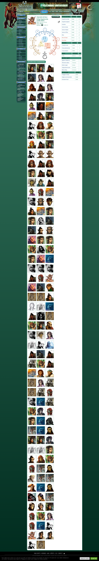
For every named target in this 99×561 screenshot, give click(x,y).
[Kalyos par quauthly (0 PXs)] (41, 125)
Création (20, 20)
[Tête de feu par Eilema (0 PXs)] (41, 240)
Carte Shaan (19, 92)
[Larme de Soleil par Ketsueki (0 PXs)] (50, 144)
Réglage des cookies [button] (85, 558)
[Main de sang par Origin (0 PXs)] (41, 192)
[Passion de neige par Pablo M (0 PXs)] (50, 497)
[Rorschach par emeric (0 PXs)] (41, 221)
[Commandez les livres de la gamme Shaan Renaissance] (44, 11)
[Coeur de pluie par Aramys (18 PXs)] (41, 478)
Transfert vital (65, 45)
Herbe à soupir (65, 65)
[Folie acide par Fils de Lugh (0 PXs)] (32, 192)
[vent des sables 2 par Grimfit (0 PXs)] (32, 478)
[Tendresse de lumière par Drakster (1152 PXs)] (41, 182)
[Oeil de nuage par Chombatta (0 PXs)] (32, 173)
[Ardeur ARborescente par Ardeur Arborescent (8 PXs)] (50, 325)
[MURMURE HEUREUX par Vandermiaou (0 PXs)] (41, 373)
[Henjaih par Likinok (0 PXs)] (50, 268)
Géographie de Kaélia (22, 71)
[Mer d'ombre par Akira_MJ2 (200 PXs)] (41, 306)
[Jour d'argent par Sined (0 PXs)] (32, 163)
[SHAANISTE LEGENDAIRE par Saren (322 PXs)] (41, 487)
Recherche (20, 57)
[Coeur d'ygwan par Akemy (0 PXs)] (32, 507)
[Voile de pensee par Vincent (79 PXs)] (32, 278)
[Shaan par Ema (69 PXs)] (32, 421)
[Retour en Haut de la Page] (64, 553)
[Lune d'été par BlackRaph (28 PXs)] (50, 230)
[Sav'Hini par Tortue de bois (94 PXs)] (50, 287)
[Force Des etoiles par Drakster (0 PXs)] (50, 182)
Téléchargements (67, 11)
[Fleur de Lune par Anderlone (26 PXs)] (32, 430)
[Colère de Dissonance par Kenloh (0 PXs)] (41, 144)
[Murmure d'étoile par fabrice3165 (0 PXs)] (41, 354)
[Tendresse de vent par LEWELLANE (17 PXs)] (32, 545)
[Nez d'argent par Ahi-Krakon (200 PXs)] (41, 507)
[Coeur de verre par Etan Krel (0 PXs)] (50, 68)
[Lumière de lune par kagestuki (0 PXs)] (50, 87)
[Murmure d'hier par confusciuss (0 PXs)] (50, 135)
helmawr (41, 23)
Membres (43, 553)
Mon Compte (37, 553)
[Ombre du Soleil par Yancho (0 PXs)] (50, 211)
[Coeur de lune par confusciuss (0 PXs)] (41, 135)
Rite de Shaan (65, 37)
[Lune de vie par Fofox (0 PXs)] (32, 344)
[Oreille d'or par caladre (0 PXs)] (50, 507)
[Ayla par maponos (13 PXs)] (32, 449)
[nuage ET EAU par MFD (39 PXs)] (41, 459)
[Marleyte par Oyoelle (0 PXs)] (32, 516)
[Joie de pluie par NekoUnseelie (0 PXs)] (41, 97)
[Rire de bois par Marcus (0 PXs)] (32, 240)
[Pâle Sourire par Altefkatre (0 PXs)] (41, 430)
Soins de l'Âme (65, 32)
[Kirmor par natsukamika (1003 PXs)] (50, 192)
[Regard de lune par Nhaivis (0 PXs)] (32, 335)
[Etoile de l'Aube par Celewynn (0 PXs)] (32, 154)
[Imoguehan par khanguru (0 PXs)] (41, 116)
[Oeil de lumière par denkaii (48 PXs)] (41, 316)
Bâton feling (64, 70)
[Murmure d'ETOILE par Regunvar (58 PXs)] (32, 440)
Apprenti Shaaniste (66, 60)
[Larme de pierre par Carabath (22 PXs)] (41, 325)
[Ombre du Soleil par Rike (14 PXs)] (32, 221)
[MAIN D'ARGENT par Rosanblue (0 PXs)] (32, 459)
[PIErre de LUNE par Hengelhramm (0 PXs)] (41, 287)
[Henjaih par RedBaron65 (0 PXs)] (41, 268)
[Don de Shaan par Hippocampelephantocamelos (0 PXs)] (50, 354)
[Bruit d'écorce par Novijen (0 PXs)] (32, 78)
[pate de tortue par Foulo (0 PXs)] (32, 373)
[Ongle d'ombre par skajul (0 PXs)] (41, 154)
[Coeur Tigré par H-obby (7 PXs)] (32, 411)
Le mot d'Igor (21, 46)
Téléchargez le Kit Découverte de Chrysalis (20, 95)
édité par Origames (62, 1)
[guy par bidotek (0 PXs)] (50, 259)
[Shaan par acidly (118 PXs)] (32, 325)
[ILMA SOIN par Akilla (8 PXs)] (32, 526)
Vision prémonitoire (66, 48)
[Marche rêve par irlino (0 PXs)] (41, 173)
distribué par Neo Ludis (74, 1)
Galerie (20, 23)
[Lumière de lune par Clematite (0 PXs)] (41, 78)
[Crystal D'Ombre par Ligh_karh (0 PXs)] (41, 421)
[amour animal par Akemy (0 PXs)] (41, 516)
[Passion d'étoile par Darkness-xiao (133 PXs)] (50, 516)
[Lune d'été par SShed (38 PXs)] (50, 221)
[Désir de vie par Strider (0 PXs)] (50, 364)
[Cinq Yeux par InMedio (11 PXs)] (32, 201)
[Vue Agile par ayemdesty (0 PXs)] (50, 249)
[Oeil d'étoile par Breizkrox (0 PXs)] (41, 249)
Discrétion (64, 40)
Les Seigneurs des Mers (20, 78)
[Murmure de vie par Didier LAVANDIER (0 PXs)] (41, 392)
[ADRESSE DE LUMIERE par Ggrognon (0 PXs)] (50, 402)
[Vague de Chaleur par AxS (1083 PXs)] (50, 392)
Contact (60, 553)
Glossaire (20, 56)
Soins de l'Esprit (65, 29)
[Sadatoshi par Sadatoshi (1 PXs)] (32, 97)
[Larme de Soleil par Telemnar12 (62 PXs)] (41, 68)
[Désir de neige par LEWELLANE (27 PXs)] (41, 545)
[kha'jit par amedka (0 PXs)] (32, 392)
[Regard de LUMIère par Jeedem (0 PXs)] (50, 163)
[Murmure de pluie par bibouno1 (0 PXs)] (50, 487)
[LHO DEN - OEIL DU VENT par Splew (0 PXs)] (41, 87)
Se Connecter (20, 11)
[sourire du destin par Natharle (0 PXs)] (50, 316)
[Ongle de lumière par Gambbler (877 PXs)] (50, 201)
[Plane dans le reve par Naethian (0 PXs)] (32, 383)
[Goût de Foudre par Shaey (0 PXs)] (50, 125)
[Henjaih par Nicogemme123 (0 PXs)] (32, 268)
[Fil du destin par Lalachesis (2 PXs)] (50, 306)
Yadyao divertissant (66, 67)
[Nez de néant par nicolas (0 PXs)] (32, 230)
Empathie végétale (66, 21)
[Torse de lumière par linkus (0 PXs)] (41, 364)
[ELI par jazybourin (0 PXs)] (50, 344)
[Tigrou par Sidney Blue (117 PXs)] (50, 478)
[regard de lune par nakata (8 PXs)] (32, 211)
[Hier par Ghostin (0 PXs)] (41, 106)
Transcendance (65, 50)
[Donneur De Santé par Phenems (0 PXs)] (50, 154)
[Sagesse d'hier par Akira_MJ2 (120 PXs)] (32, 306)
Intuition (64, 24)
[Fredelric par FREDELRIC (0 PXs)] (50, 78)
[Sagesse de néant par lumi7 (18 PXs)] (41, 449)
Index (19, 55)
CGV (56, 553)
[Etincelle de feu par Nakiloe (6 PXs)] (41, 383)
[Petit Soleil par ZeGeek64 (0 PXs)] (32, 535)
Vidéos (53, 11)
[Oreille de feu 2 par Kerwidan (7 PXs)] (32, 402)
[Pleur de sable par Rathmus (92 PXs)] (50, 468)
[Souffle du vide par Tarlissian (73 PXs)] (32, 316)
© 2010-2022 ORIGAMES (36, 555)
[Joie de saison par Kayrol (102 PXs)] (41, 468)
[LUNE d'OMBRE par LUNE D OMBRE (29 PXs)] (41, 163)
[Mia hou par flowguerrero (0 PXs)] (32, 182)
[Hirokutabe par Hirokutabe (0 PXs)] (50, 106)
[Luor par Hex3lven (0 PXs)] (50, 421)
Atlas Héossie (21, 43)
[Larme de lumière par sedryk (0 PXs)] (50, 373)
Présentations (21, 68)
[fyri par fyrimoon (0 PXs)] (50, 335)
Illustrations (21, 45)
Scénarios (20, 30)
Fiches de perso (21, 24)
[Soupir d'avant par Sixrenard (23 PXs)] (50, 459)
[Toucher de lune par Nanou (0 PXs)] (32, 468)
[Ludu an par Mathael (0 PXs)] (32, 364)
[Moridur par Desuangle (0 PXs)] (32, 287)
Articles (60, 11)
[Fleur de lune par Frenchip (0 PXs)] (50, 430)
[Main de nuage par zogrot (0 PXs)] (41, 344)
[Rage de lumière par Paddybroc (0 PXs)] (50, 297)
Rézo (19, 33)
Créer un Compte (27, 11)
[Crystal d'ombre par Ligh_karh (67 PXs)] (32, 497)
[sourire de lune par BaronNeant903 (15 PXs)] (32, 297)
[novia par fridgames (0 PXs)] (50, 278)
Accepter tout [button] (94, 558)
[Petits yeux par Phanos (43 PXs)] (32, 87)
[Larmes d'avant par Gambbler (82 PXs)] (32, 249)
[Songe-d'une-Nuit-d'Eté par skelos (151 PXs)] (32, 135)
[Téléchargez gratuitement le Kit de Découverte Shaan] (57, 8)
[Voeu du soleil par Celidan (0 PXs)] (41, 497)
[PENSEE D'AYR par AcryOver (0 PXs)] (32, 487)
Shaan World (52, 1)
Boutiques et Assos (22, 59)
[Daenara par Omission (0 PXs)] (50, 240)
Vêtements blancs (65, 62)
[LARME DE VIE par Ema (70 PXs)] (50, 449)
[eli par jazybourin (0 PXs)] (32, 354)
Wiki (19, 53)
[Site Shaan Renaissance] (24, 8)
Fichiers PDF (21, 29)
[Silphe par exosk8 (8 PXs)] (50, 116)
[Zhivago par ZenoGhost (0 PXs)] (50, 526)
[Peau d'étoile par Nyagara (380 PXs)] (50, 440)
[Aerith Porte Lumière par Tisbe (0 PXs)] (50, 97)
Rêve (63, 35)
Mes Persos (20, 21)
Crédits (52, 553)
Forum (57, 11)
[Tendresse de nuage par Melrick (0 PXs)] (41, 535)
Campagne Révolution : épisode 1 (21, 86)
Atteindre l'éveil (65, 79)
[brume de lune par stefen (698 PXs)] (50, 173)
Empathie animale (65, 19)
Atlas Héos (20, 42)
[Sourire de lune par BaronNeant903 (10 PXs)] (41, 297)
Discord (20, 52)
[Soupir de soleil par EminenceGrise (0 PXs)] (41, 259)
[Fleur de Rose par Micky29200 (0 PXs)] (41, 278)
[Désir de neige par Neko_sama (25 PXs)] (41, 411)
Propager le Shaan (65, 74)
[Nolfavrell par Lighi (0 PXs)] (41, 201)
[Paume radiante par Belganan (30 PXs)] (41, 526)
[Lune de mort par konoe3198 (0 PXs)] (32, 259)
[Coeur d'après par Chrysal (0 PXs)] (32, 144)
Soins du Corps (65, 27)
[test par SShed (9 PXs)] (41, 230)
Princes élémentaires (22, 32)
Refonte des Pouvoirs (20, 75)
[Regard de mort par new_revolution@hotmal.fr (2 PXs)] (50, 411)
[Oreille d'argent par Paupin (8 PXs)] (41, 402)
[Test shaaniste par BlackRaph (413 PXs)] (32, 106)
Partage (20, 34)
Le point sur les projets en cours (20, 65)
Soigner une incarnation (67, 77)
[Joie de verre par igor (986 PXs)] (32, 68)
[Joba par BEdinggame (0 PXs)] (41, 211)
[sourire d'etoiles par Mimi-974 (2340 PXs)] (32, 125)
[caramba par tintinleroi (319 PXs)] (50, 383)
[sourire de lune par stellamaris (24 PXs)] (41, 440)
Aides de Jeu (20, 41)
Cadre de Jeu (21, 39)
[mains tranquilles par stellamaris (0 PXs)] (32, 116)
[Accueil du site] (50, 11)
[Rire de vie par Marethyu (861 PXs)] (41, 335)
